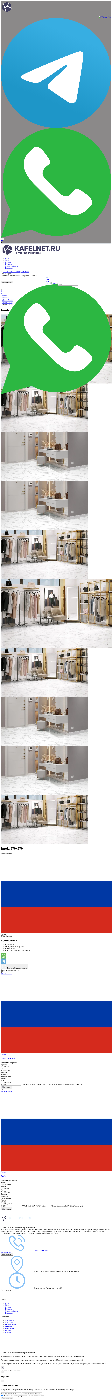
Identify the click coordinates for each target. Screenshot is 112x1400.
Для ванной (9, 1320)
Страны (8, 1332)
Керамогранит (10, 1324)
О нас (7, 1303)
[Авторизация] (1, 291)
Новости (8, 1309)
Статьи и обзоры (11, 1311)
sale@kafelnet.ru (23, 272)
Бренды (8, 1330)
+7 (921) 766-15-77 (41, 1250)
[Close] (2, 1368)
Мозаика (8, 1326)
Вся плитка (9, 1328)
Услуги (7, 1305)
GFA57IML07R (8, 1058)
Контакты (9, 1313)
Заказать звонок (7, 282)
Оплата (8, 1307)
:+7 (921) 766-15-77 (10, 272)
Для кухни (9, 1322)
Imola (3, 1176)
